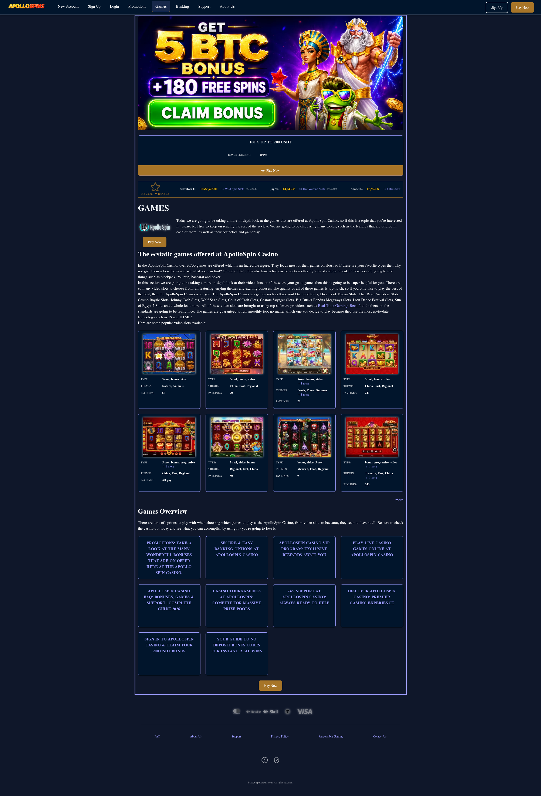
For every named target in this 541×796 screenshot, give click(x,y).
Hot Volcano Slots (298, 189)
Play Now (522, 7)
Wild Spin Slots (218, 189)
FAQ (157, 736)
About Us (227, 6)
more (399, 499)
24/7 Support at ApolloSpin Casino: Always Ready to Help (304, 597)
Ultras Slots (378, 189)
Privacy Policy (280, 736)
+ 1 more (303, 383)
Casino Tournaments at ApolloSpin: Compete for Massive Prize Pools (236, 600)
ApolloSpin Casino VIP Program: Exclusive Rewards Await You (304, 548)
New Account (68, 6)
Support (204, 6)
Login (114, 6)
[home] (28, 11)
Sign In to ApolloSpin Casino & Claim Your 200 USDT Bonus (169, 645)
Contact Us (379, 736)
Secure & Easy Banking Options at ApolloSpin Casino (236, 548)
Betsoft (355, 305)
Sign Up (94, 6)
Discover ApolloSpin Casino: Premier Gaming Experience (372, 597)
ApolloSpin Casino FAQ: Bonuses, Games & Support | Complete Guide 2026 (169, 600)
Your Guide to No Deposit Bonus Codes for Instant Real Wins (236, 645)
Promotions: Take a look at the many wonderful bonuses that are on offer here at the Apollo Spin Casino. (169, 557)
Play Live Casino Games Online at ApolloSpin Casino (372, 548)
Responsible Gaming (331, 736)
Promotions (137, 6)
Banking (182, 6)
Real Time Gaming (333, 305)
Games (161, 6)
